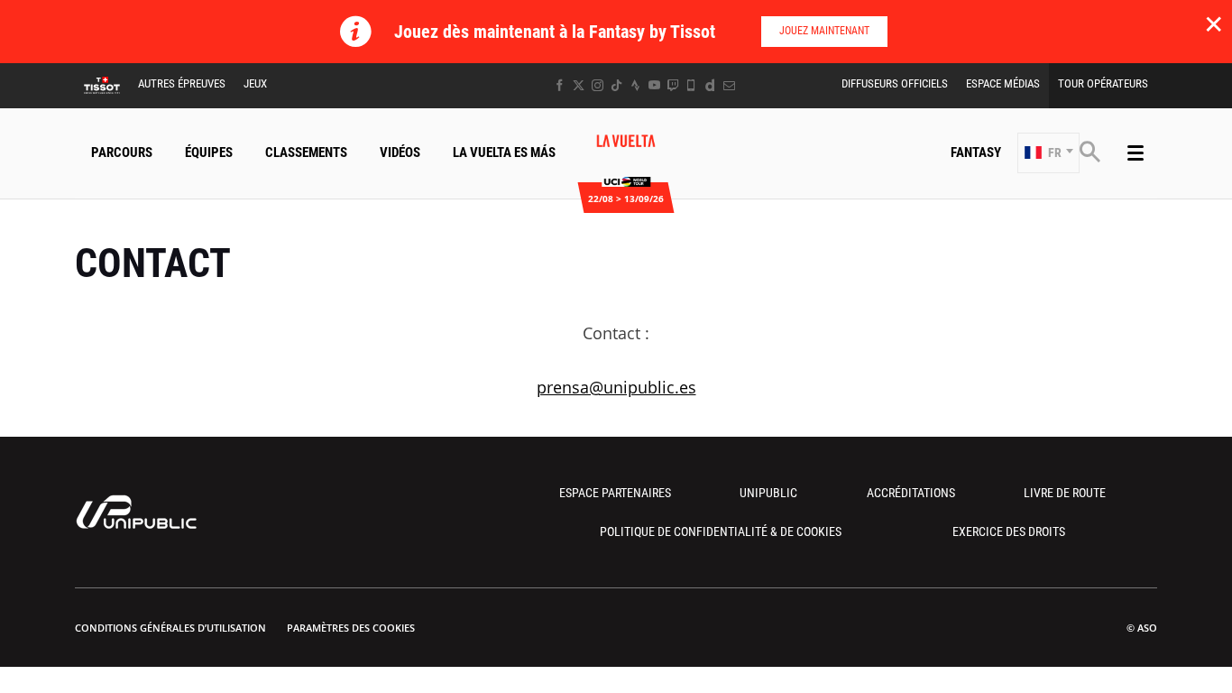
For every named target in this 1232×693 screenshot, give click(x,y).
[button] (1048, 153)
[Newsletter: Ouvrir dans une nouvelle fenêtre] (729, 85)
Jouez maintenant (824, 30)
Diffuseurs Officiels (894, 83)
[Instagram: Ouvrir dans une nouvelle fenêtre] (597, 85)
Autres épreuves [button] (181, 83)
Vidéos (400, 152)
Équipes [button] (209, 152)
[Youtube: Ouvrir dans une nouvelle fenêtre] (654, 85)
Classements (306, 152)
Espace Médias (1003, 83)
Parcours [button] (121, 152)
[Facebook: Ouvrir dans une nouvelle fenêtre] (559, 85)
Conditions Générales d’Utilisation (170, 627)
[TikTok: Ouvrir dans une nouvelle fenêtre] (616, 85)
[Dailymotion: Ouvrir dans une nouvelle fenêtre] (710, 85)
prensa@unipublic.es (616, 387)
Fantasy (976, 152)
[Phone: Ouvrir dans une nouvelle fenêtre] (691, 85)
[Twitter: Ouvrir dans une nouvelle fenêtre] (578, 85)
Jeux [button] (255, 83)
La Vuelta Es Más (504, 152)
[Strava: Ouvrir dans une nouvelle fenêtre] (635, 85)
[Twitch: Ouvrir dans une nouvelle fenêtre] (673, 85)
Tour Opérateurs (1103, 83)
